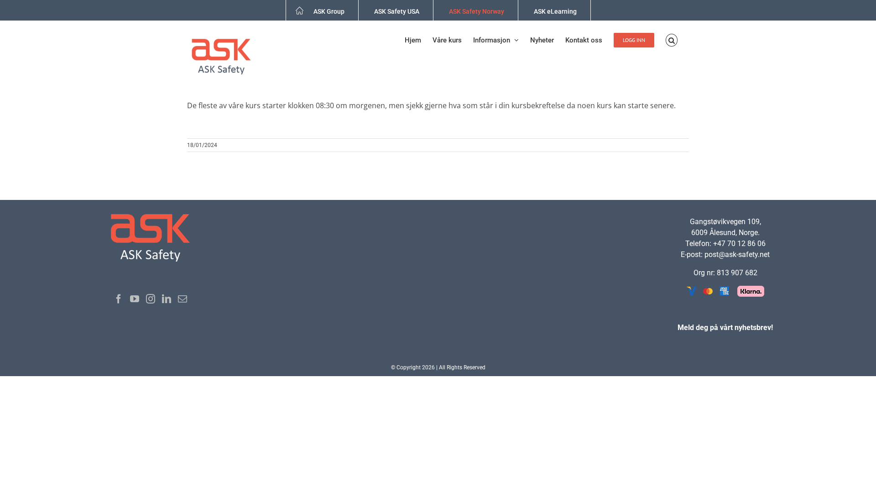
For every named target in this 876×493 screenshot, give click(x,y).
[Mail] (182, 299)
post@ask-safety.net (737, 254)
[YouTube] (134, 299)
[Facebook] (118, 299)
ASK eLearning (555, 11)
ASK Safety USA (396, 11)
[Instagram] (150, 299)
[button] (672, 40)
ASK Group (328, 11)
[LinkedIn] (166, 299)
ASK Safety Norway (476, 11)
